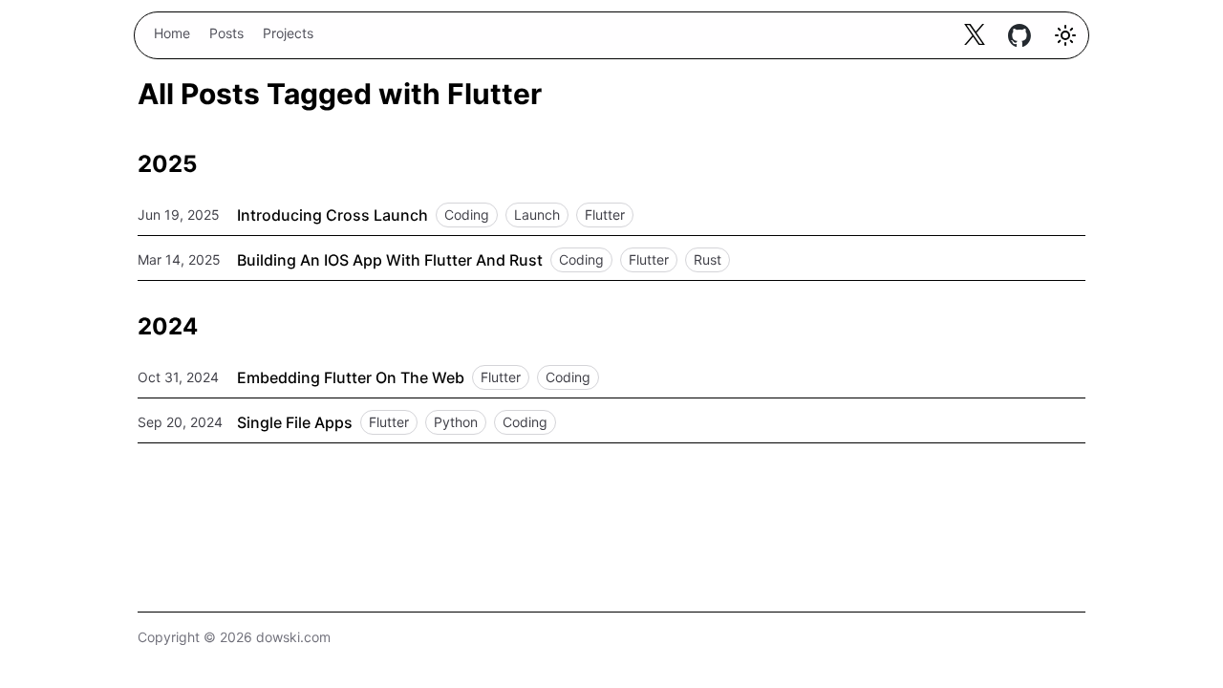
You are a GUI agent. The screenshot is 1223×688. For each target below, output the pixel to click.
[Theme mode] (1065, 35)
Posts (226, 33)
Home (172, 33)
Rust (707, 259)
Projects (288, 33)
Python (456, 422)
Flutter (605, 214)
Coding (466, 214)
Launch (537, 214)
